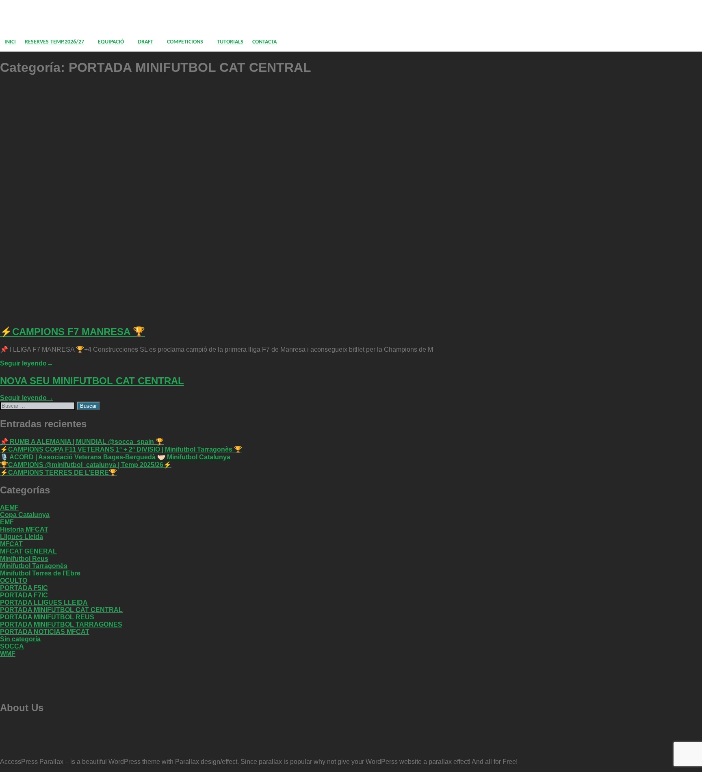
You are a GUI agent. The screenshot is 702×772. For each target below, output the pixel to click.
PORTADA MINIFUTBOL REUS (47, 617)
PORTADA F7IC (24, 595)
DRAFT (145, 42)
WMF (7, 653)
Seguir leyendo (26, 363)
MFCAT (11, 544)
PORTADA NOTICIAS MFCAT (44, 631)
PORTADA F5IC (24, 587)
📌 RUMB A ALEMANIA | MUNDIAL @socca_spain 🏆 (82, 441)
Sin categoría (20, 639)
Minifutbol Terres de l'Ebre (40, 573)
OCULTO (13, 580)
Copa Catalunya (25, 514)
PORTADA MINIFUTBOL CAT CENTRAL (61, 609)
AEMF (9, 507)
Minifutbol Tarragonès (33, 565)
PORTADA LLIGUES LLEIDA (44, 602)
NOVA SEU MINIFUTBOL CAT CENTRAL (92, 380)
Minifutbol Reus (24, 558)
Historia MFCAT (24, 529)
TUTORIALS (230, 42)
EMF (7, 522)
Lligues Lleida (21, 536)
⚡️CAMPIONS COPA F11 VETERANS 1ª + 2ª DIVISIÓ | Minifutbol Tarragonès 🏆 (121, 449)
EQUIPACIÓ (111, 42)
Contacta (264, 42)
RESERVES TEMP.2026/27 (54, 42)
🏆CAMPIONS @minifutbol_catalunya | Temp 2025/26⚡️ (85, 464)
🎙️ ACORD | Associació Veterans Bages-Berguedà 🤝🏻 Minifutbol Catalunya (115, 457)
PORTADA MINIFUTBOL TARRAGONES (61, 624)
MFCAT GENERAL (28, 551)
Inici (10, 42)
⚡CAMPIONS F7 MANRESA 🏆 (72, 331)
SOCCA (12, 646)
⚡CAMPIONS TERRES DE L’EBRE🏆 (58, 472)
